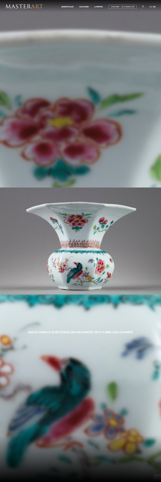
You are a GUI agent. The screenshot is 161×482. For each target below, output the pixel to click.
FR (154, 7)
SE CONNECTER (128, 7)
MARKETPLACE (67, 7)
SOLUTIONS (84, 7)
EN (151, 7)
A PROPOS (98, 7)
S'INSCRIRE (115, 7)
